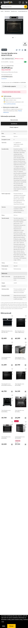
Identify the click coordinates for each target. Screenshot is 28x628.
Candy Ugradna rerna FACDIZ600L (20, 437)
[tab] (13, 37)
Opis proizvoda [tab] (14, 120)
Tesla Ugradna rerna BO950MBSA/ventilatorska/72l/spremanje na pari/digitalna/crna (20, 359)
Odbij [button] (3, 626)
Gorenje (11, 61)
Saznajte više (4, 78)
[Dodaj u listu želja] (19, 50)
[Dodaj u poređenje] (16, 50)
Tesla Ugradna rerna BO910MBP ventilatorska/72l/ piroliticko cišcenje (5, 359)
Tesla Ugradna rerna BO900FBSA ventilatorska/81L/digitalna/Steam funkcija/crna (7, 412)
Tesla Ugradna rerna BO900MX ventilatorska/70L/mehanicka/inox (6, 439)
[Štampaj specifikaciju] (25, 50)
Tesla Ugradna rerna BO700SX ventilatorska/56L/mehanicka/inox (20, 412)
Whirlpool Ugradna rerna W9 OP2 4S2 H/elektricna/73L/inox (6, 332)
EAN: (8, 58)
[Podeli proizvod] (22, 50)
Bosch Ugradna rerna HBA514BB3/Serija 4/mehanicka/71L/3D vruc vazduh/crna (20, 333)
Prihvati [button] (11, 626)
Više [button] (2, 621)
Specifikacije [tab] (14, 123)
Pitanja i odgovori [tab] (14, 127)
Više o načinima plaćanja (10, 103)
